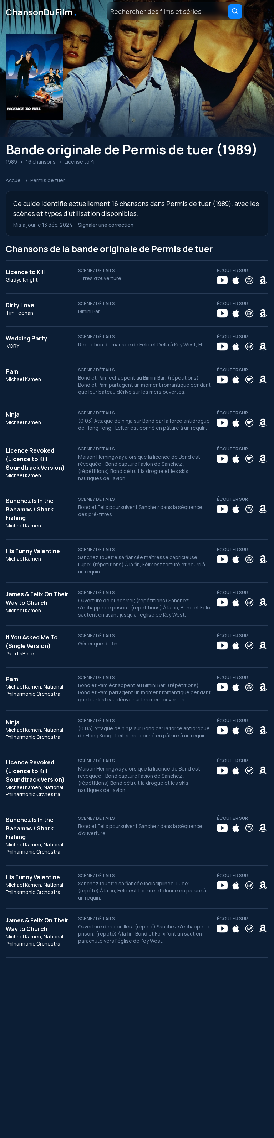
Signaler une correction (105, 224)
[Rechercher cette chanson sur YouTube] (222, 280)
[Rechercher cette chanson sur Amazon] (263, 280)
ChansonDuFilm (42, 11)
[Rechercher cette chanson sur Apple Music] (235, 280)
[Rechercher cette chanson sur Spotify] (249, 280)
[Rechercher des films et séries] (235, 11)
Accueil (14, 180)
